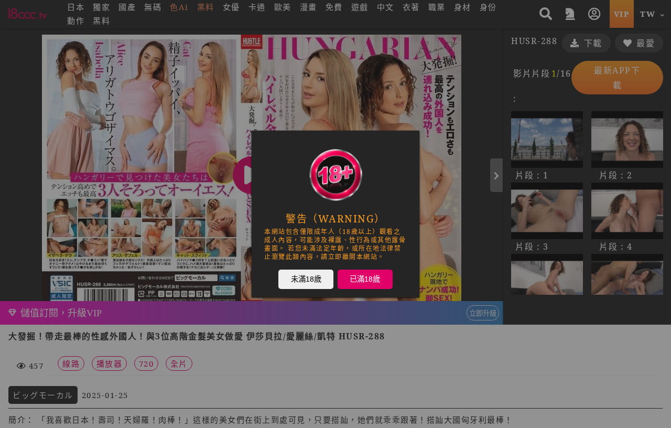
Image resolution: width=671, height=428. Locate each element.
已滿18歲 (365, 278)
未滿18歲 (306, 278)
